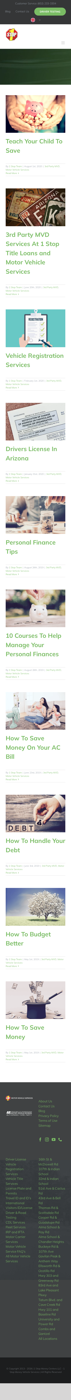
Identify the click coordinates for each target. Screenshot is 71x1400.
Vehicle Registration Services (15, 1169)
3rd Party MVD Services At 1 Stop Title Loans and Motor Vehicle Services (32, 253)
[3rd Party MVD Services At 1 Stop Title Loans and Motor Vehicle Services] (35, 207)
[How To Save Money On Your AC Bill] (35, 711)
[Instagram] (47, 1140)
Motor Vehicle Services (17, 169)
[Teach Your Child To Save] (35, 114)
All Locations (47, 1339)
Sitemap (44, 1125)
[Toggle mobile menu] (63, 43)
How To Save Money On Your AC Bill (33, 747)
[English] (35, 20)
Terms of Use (47, 1121)
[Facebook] (40, 1140)
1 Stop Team (15, 166)
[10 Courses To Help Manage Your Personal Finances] (35, 608)
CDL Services (15, 1222)
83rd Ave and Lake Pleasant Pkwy (48, 1290)
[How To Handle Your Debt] (35, 813)
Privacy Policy (48, 1116)
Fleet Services (16, 1227)
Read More (11, 173)
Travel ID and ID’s (18, 1198)
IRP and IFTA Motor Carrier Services (15, 1237)
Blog (41, 1111)
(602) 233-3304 (46, 3)
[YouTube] (53, 1140)
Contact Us (46, 1106)
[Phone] (60, 1140)
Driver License (16, 1159)
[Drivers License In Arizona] (35, 421)
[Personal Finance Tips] (35, 515)
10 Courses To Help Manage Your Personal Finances (33, 645)
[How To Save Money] (35, 1000)
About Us (45, 1101)
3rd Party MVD (52, 166)
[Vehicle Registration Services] (35, 328)
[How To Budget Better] (35, 907)
